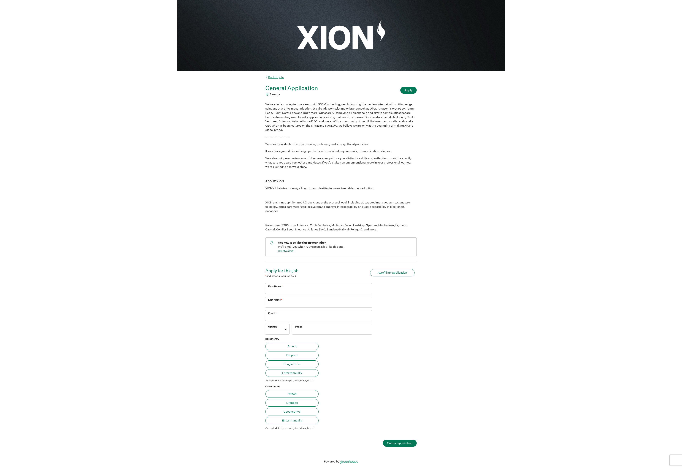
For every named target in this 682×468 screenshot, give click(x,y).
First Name (275, 286)
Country (272, 326)
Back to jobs (276, 77)
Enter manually (292, 373)
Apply (408, 90)
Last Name (275, 299)
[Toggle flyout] (286, 329)
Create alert (285, 251)
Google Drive (292, 364)
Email (272, 313)
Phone (298, 326)
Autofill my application (392, 272)
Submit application (399, 443)
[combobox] (268, 331)
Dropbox (292, 355)
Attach (292, 346)
